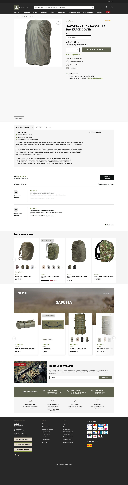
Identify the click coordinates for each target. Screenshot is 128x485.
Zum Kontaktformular (23, 439)
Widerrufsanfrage (23, 449)
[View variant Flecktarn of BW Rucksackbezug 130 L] (27, 267)
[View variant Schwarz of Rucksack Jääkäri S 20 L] (109, 339)
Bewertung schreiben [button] (107, 177)
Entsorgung (45, 442)
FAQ (43, 424)
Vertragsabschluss (68, 431)
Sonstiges (99, 12)
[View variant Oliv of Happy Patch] (45, 339)
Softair (35, 12)
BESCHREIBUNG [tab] (22, 127)
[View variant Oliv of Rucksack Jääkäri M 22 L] (72, 339)
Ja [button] (46, 198)
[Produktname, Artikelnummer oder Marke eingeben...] (92, 7)
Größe (68, 34)
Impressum (66, 424)
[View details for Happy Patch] (53, 324)
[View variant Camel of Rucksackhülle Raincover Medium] (43, 267)
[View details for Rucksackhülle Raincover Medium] (52, 251)
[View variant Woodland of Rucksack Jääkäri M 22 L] (87, 339)
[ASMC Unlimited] (22, 7)
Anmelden (105, 377)
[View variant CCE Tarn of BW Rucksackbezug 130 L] (17, 267)
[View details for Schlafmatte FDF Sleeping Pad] (26, 324)
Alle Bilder (19, 118)
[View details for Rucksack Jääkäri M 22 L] (80, 324)
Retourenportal (46, 434)
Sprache (109, 1)
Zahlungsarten (46, 426)
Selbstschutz (61, 12)
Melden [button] (48, 198)
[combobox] (64, 7)
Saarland (16, 424)
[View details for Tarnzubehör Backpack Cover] (105, 251)
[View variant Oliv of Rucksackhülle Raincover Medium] (58, 267)
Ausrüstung (27, 12)
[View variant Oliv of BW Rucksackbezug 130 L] (22, 267)
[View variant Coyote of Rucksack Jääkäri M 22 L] (77, 339)
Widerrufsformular (68, 437)
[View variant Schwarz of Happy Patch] (50, 339)
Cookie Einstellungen (68, 442)
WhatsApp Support (24, 444)
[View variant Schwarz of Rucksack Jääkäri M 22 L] (82, 339)
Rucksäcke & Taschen (74, 12)
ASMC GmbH (68, 464)
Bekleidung (17, 12)
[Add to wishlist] (100, 7)
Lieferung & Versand (47, 429)
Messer (53, 12)
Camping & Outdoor (88, 12)
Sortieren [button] (16, 184)
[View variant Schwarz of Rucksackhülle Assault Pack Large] (74, 267)
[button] (18, 12)
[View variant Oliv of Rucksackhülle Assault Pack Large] (69, 267)
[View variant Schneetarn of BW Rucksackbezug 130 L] (32, 267)
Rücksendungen (46, 431)
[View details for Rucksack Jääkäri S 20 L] (108, 324)
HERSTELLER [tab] (41, 127)
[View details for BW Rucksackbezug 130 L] (26, 251)
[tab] (103, 185)
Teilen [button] (52, 198)
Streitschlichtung (67, 439)
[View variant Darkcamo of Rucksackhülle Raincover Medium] (48, 267)
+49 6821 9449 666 (19, 433)
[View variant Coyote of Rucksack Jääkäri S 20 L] (104, 339)
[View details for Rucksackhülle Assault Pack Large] (78, 251)
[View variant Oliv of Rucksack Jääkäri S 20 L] (99, 339)
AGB (64, 426)
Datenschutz (66, 429)
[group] (21, 176)
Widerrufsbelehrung (68, 434)
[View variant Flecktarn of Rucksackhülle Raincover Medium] (53, 267)
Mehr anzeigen (107, 293)
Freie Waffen (43, 12)
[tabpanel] (64, 148)
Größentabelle (45, 439)
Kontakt (44, 437)
